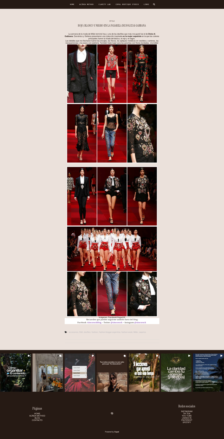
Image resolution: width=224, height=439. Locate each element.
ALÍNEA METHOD (37, 415)
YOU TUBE (187, 415)
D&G (81, 332)
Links (146, 4)
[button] (15, 373)
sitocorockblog (94, 322)
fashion (95, 332)
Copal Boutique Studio (127, 4)
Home (72, 4)
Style (112, 21)
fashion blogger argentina (109, 332)
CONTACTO (37, 420)
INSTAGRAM (186, 411)
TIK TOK (186, 413)
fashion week (126, 332)
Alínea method (86, 4)
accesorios (73, 332)
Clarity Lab (105, 4)
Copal (116, 431)
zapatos (142, 332)
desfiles (87, 332)
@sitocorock (116, 322)
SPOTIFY (187, 422)
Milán (136, 332)
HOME (37, 413)
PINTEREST (186, 420)
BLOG (37, 417)
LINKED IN (186, 417)
